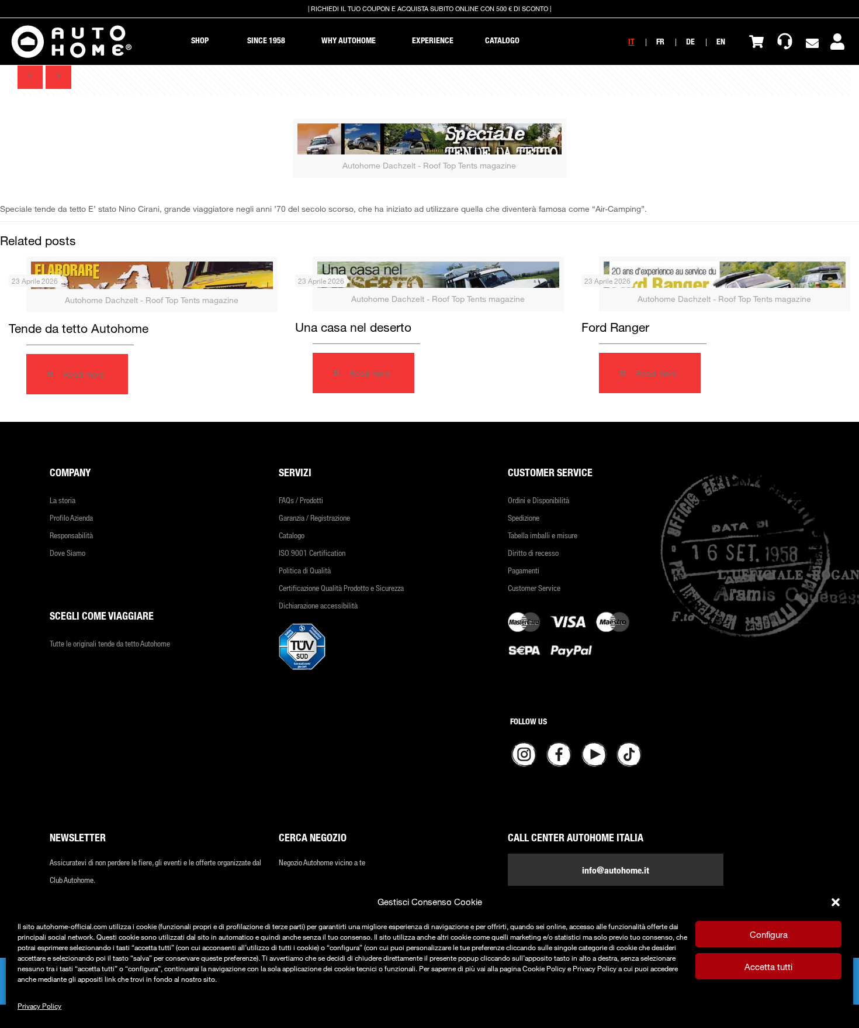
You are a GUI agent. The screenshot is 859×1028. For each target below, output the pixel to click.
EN (720, 41)
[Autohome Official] (71, 41)
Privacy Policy (39, 1005)
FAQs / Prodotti (301, 500)
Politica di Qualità (305, 570)
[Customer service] (784, 41)
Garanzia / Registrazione (314, 517)
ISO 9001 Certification (312, 553)
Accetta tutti (768, 966)
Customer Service (534, 588)
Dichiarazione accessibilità (318, 605)
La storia (62, 500)
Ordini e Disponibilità (538, 500)
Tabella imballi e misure (542, 535)
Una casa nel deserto (353, 327)
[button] (835, 902)
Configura (769, 934)
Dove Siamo (67, 553)
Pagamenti (523, 570)
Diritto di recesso (533, 553)
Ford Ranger (615, 327)
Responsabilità (71, 535)
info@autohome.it (615, 870)
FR (660, 41)
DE (690, 41)
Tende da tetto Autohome (78, 328)
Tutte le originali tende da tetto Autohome (110, 643)
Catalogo (291, 535)
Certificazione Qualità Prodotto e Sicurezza (341, 588)
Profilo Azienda (71, 517)
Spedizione (523, 517)
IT (631, 41)
